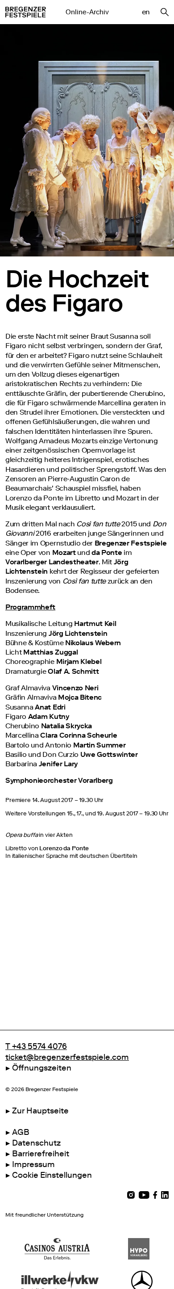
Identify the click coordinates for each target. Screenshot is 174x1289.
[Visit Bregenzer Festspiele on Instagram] (131, 1195)
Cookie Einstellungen (52, 1175)
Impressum (33, 1164)
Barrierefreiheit (40, 1154)
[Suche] (164, 12)
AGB (20, 1132)
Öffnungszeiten (41, 1068)
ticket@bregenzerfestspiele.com (67, 1057)
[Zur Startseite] (25, 12)
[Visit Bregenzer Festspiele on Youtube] (143, 1195)
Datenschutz (36, 1143)
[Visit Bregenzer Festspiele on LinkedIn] (165, 1195)
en (146, 12)
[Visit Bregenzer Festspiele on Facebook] (155, 1195)
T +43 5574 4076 (36, 1046)
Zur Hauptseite (40, 1111)
